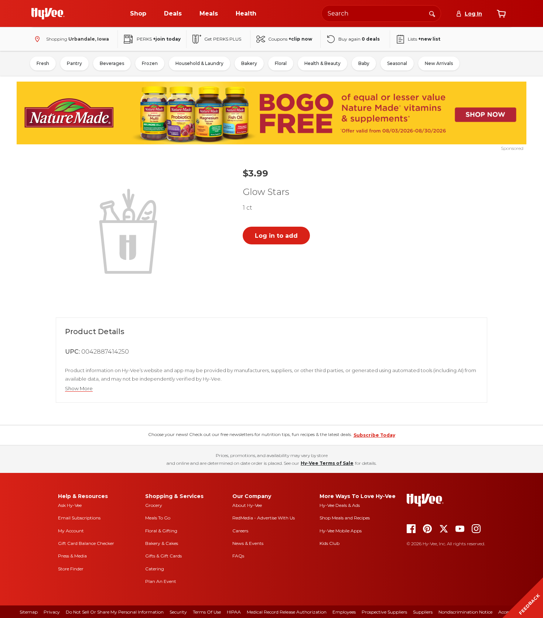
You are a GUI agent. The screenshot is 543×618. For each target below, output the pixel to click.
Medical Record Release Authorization (287, 612)
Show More (79, 388)
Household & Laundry (199, 63)
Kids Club (329, 543)
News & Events (247, 543)
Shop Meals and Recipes (345, 518)
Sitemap (29, 612)
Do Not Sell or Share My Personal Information (115, 612)
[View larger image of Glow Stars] (130, 230)
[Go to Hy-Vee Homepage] (48, 14)
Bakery (249, 63)
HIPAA (234, 612)
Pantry (74, 63)
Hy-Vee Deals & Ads (340, 505)
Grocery (153, 505)
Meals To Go (157, 518)
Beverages (112, 63)
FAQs (238, 556)
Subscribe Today (374, 435)
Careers (240, 530)
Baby (363, 63)
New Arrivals (439, 63)
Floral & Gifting (161, 530)
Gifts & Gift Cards (163, 556)
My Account (71, 530)
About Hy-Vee (247, 505)
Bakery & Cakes (161, 543)
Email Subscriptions (79, 518)
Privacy (52, 612)
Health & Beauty (322, 63)
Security (178, 612)
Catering (154, 568)
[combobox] (381, 13)
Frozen (150, 63)
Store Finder (70, 568)
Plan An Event (160, 581)
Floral (281, 63)
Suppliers (423, 612)
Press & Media (72, 556)
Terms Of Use (207, 612)
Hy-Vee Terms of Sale (327, 463)
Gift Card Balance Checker (86, 543)
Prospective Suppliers (384, 612)
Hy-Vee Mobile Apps (341, 530)
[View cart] (501, 13)
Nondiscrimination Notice (465, 612)
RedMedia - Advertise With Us (263, 518)
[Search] (432, 13)
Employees (344, 612)
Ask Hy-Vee (70, 505)
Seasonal (397, 63)
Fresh (43, 63)
